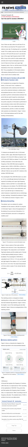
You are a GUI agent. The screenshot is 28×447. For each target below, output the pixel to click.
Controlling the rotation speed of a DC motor (12, 416)
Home (14, 430)
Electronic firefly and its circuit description (11, 413)
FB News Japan (4, 442)
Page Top (14, 425)
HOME (2, 12)
